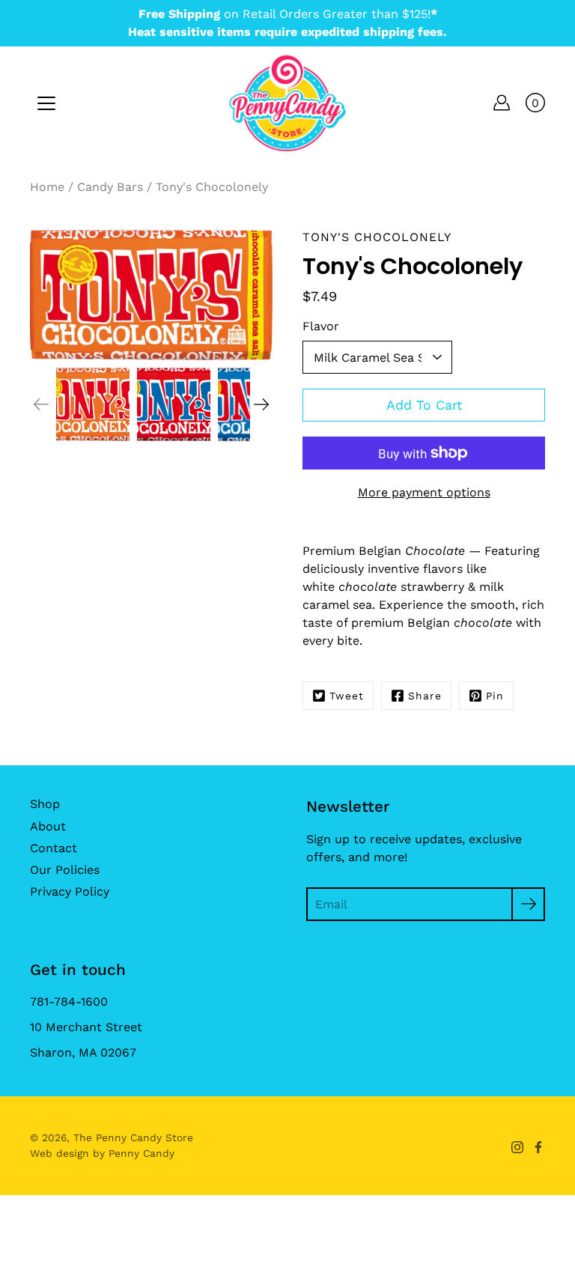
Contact (53, 848)
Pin (495, 696)
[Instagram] (517, 1147)
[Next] (261, 404)
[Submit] (528, 904)
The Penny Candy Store (133, 1137)
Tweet (346, 696)
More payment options (424, 492)
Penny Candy (141, 1153)
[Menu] (46, 103)
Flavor (320, 326)
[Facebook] (538, 1147)
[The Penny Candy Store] (287, 102)
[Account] (502, 103)
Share (425, 696)
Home (47, 187)
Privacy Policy (69, 891)
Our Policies (65, 870)
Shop (45, 804)
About (48, 826)
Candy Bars (110, 187)
